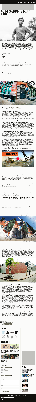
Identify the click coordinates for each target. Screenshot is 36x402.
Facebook (5, 321)
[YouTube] (32, 1)
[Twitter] (29, 1)
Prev (3, 367)
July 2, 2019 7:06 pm (5, 370)
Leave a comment (4, 378)
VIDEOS (25, 2)
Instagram (11, 322)
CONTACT (34, 2)
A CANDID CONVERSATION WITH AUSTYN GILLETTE (16, 13)
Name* (2, 385)
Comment (2, 379)
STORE (25, 395)
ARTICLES (18, 2)
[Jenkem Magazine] (7, 1)
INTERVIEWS (21, 2)
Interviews (9, 324)
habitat (5, 324)
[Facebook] (27, 1)
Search (1, 397)
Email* (2, 388)
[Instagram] (30, 1)
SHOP (31, 2)
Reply (1, 373)
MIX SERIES (28, 2)
